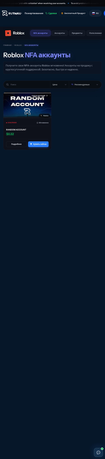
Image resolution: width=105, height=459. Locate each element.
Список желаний (38, 96)
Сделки (52, 13)
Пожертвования (34, 13)
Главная (7, 45)
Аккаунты (60, 33)
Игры (16, 13)
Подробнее (16, 144)
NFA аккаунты (40, 33)
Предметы (77, 33)
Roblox (18, 45)
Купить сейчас (40, 144)
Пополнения (95, 33)
